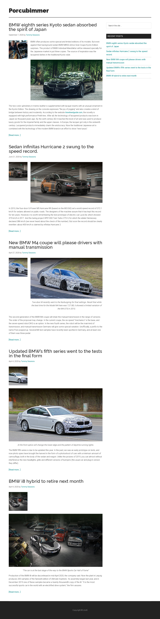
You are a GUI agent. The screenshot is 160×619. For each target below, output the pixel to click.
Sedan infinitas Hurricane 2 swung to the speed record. (51, 149)
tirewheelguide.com (73, 112)
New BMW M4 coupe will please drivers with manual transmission (55, 245)
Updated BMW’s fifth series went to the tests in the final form (55, 353)
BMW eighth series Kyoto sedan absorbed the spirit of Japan (53, 27)
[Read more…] (14, 135)
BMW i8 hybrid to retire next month (46, 481)
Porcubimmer (29, 10)
